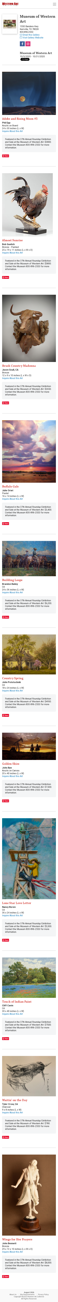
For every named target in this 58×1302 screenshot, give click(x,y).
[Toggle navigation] (54, 4)
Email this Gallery (31, 34)
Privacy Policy (43, 1295)
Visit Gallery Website (33, 37)
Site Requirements (27, 1295)
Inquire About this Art (12, 131)
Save (6, 156)
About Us (12, 1295)
